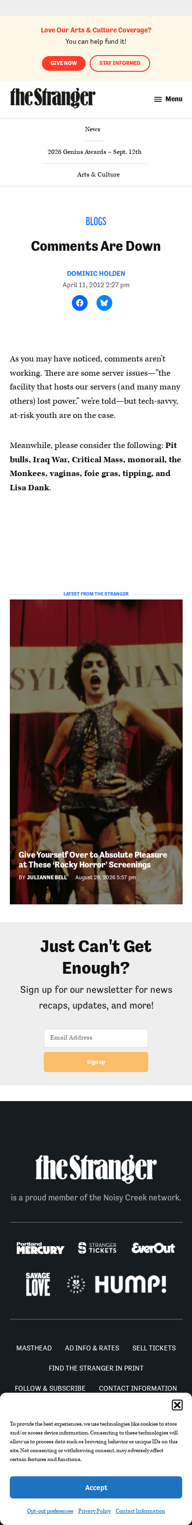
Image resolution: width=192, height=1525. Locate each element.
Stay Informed (119, 63)
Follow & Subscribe (50, 1388)
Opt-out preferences (50, 1511)
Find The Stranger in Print (96, 1368)
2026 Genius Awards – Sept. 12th (95, 152)
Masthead (34, 1348)
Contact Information (140, 1511)
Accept (96, 1487)
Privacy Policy (94, 1511)
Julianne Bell (47, 877)
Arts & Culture (98, 174)
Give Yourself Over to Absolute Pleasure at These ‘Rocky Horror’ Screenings (93, 860)
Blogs (96, 222)
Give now (64, 63)
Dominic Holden (96, 273)
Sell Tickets (154, 1348)
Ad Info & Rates (92, 1348)
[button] (177, 1405)
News (92, 129)
